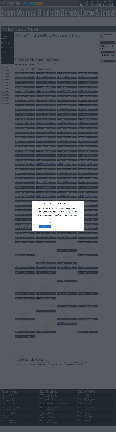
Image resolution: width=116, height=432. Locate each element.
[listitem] (58, 222)
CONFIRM (45, 226)
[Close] (81, 204)
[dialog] (58, 216)
